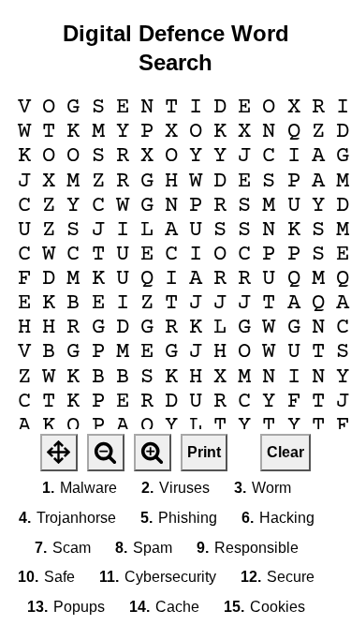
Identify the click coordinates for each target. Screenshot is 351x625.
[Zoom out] (105, 452)
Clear (285, 452)
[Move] (59, 452)
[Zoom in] (152, 452)
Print (204, 452)
